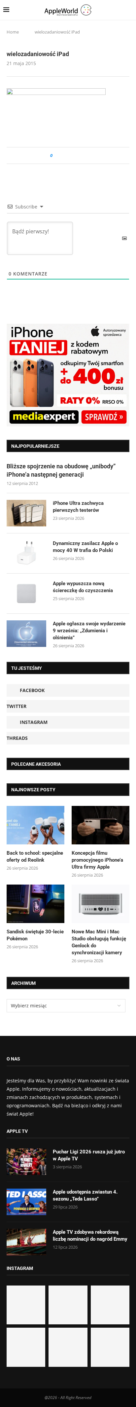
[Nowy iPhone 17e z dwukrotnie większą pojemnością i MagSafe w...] (68, 1347)
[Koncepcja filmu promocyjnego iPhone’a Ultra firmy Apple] (100, 825)
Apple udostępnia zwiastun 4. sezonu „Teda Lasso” (85, 1195)
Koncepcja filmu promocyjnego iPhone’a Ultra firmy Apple (97, 860)
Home (13, 32)
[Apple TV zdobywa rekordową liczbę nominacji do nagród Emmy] (26, 1242)
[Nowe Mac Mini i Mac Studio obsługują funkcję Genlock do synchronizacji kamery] (100, 904)
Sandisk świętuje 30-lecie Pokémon (35, 935)
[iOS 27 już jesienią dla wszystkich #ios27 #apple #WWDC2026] (68, 1305)
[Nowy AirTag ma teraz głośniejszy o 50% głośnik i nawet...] (110, 1347)
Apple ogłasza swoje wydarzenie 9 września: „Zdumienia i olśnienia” (89, 631)
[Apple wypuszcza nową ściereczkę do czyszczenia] (26, 593)
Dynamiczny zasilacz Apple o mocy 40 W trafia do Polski (85, 546)
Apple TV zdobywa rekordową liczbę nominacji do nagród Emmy (90, 1235)
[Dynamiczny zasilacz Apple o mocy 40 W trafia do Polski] (26, 553)
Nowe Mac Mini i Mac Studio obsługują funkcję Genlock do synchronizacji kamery (99, 942)
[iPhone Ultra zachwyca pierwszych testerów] (26, 513)
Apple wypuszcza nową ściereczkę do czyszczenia (83, 587)
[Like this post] (56, 155)
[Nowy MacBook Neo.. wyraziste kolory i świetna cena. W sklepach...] (26, 1347)
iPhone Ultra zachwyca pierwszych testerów (78, 506)
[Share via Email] (81, 155)
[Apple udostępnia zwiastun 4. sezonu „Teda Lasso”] (26, 1202)
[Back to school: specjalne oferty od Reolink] (35, 825)
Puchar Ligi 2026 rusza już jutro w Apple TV (89, 1155)
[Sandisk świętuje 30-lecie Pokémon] (35, 904)
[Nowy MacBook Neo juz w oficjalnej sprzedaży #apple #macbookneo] (110, 1305)
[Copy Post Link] (72, 155)
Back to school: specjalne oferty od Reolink (35, 856)
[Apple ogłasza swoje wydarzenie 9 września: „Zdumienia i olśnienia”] (26, 633)
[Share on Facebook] (63, 155)
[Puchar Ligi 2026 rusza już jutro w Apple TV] (26, 1161)
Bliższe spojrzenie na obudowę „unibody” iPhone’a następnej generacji (61, 470)
